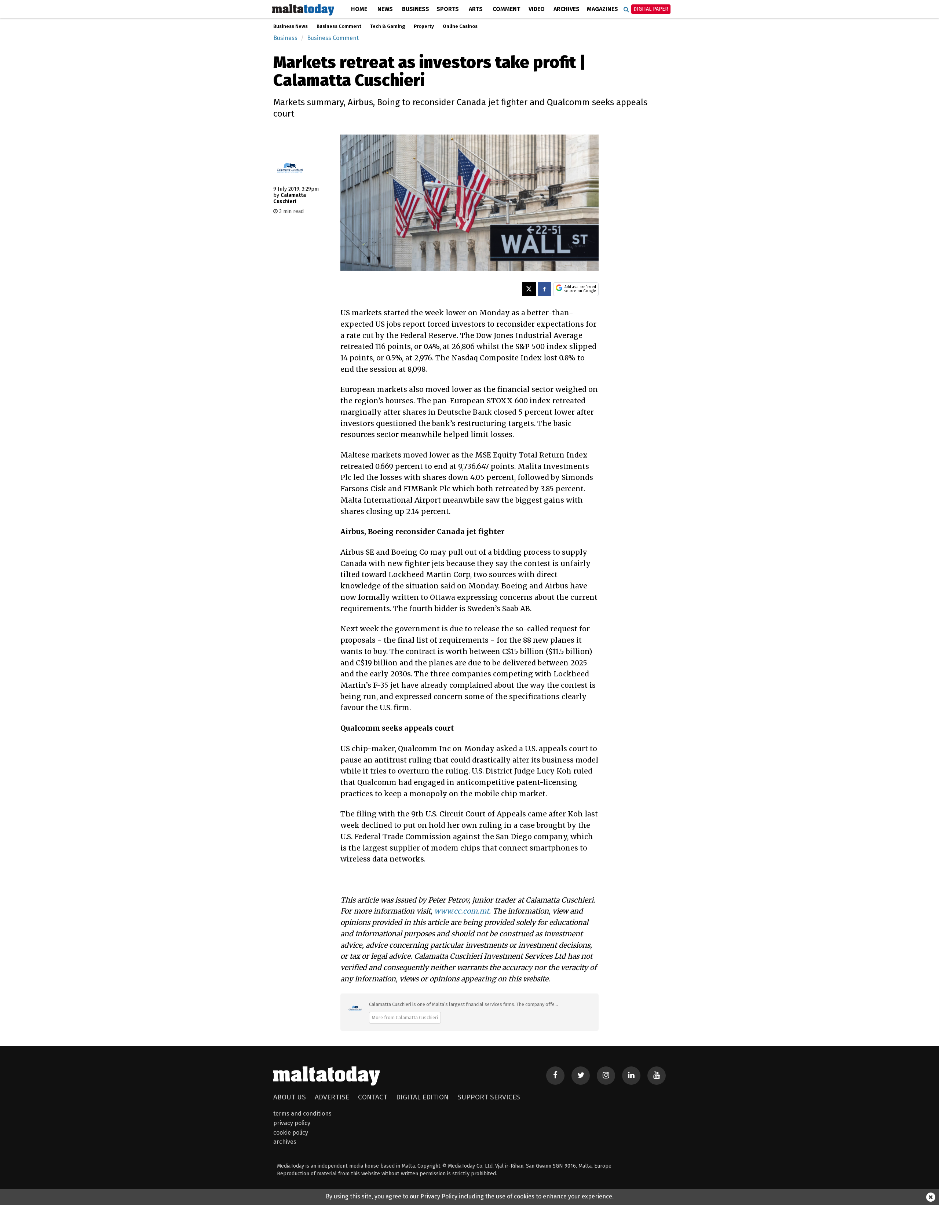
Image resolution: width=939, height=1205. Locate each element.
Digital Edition (422, 1097)
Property (424, 26)
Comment (506, 8)
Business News (290, 26)
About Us (289, 1097)
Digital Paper (650, 9)
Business (415, 8)
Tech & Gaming (387, 26)
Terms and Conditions (302, 1113)
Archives (566, 8)
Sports (447, 8)
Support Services (488, 1097)
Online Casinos (460, 26)
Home (359, 8)
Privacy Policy (291, 1123)
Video (537, 8)
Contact (372, 1097)
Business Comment (339, 26)
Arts (476, 8)
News (385, 8)
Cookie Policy (290, 1132)
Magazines (602, 8)
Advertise (332, 1097)
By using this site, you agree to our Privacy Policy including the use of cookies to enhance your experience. (470, 1196)
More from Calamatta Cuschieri (405, 1017)
